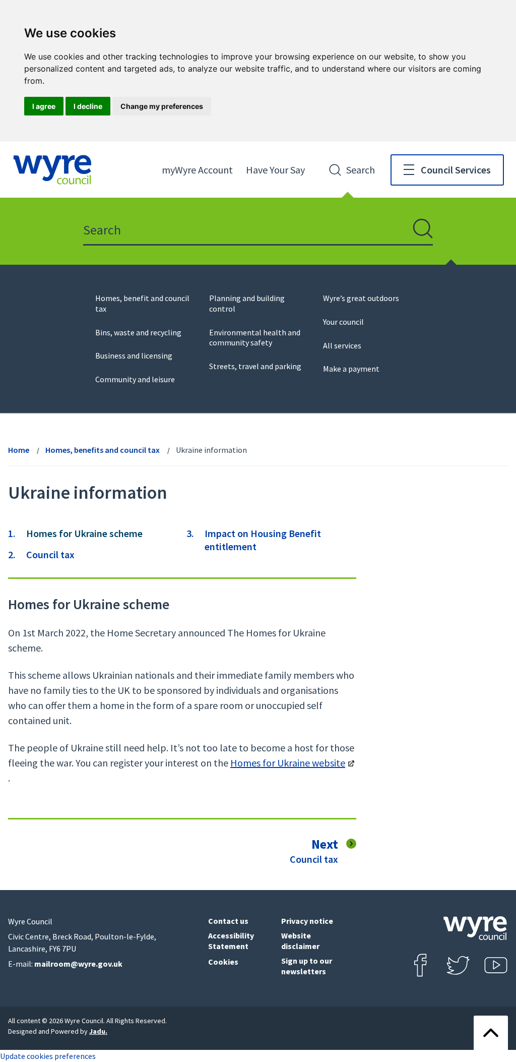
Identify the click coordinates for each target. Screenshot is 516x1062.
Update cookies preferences (48, 1056)
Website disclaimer (300, 940)
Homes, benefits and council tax (102, 450)
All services (342, 345)
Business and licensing (133, 355)
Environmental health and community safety (254, 337)
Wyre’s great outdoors (361, 298)
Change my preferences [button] (161, 106)
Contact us (228, 921)
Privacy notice (307, 921)
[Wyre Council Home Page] (52, 170)
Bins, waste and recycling (138, 332)
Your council (343, 322)
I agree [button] (43, 106)
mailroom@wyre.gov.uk (78, 964)
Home (18, 450)
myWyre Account (197, 169)
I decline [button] (88, 106)
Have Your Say (275, 169)
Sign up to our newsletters (306, 966)
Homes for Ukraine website (287, 762)
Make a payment (351, 369)
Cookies (223, 962)
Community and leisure (135, 379)
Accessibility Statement (231, 940)
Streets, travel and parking (255, 366)
